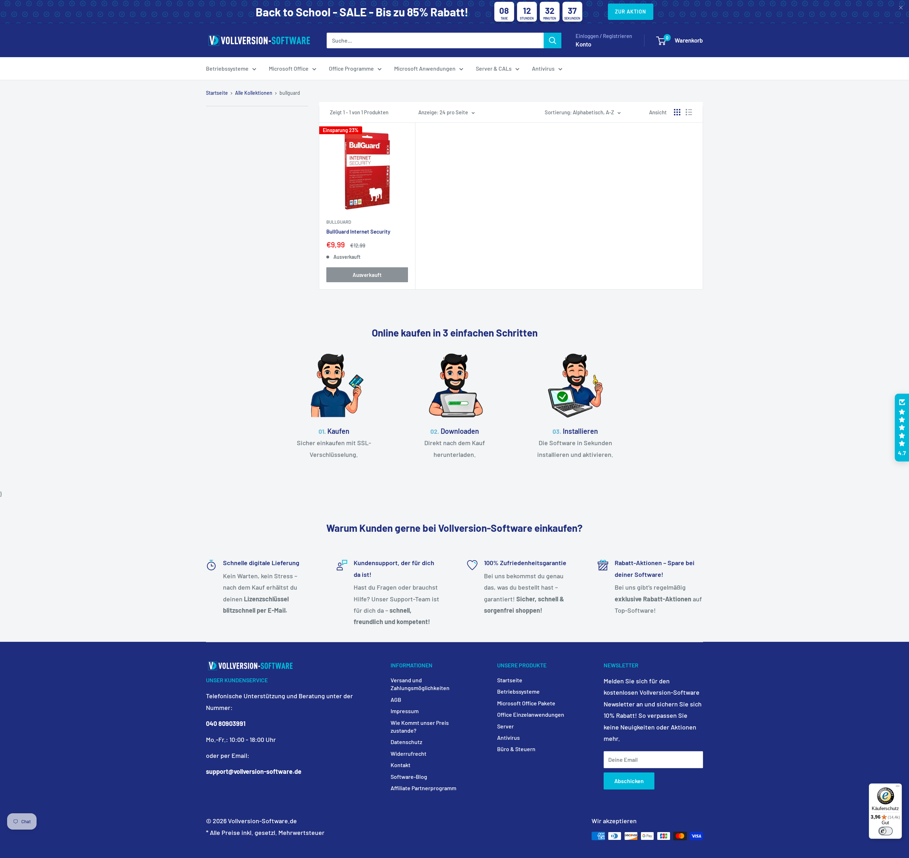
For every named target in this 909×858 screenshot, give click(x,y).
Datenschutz (406, 741)
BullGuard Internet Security (358, 231)
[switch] (885, 831)
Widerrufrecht (408, 753)
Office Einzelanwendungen (530, 714)
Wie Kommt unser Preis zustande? (420, 726)
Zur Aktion (630, 12)
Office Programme (351, 68)
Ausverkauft (367, 275)
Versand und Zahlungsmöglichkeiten (420, 684)
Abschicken (629, 780)
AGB (396, 699)
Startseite (217, 93)
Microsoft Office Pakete (526, 703)
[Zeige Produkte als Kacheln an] (677, 112)
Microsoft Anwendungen (425, 68)
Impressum (405, 710)
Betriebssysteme (227, 68)
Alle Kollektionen (253, 93)
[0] (661, 41)
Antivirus (543, 68)
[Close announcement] (901, 8)
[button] (902, 428)
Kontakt (400, 764)
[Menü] (897, 787)
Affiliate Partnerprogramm (423, 788)
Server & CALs (494, 68)
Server (505, 726)
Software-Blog (409, 776)
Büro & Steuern (516, 748)
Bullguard (338, 222)
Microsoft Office (289, 68)
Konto (583, 44)
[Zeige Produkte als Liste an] (689, 112)
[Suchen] (552, 40)
